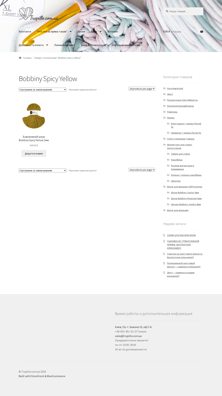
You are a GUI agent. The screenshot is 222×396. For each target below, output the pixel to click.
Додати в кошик (34, 153)
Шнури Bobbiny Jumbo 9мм (186, 204)
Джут (170, 94)
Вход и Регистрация (93, 45)
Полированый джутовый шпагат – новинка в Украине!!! (183, 265)
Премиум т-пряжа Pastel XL (186, 132)
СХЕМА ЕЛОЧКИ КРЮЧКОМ (181, 235)
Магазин (113, 31)
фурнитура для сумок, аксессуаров (179, 146)
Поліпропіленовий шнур (180, 105)
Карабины (176, 159)
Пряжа (170, 117)
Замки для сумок (180, 153)
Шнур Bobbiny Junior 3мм (185, 192)
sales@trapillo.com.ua (128, 336)
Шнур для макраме (177, 210)
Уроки (81, 31)
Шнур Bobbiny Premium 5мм (186, 198)
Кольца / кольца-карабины (186, 175)
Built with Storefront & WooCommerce (42, 376)
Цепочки (176, 180)
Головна (27, 57)
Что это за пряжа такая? (52, 31)
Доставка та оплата (31, 45)
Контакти (25, 31)
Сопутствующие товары (180, 138)
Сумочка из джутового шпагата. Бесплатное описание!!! (185, 255)
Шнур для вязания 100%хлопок (184, 186)
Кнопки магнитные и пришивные (182, 167)
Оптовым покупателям (126, 45)
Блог (94, 31)
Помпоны (172, 111)
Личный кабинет (64, 45)
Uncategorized (175, 88)
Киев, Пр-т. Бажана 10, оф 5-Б (133, 327)
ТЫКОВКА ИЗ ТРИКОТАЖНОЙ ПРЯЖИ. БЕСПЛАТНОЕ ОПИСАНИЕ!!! (183, 245)
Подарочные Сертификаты (182, 100)
